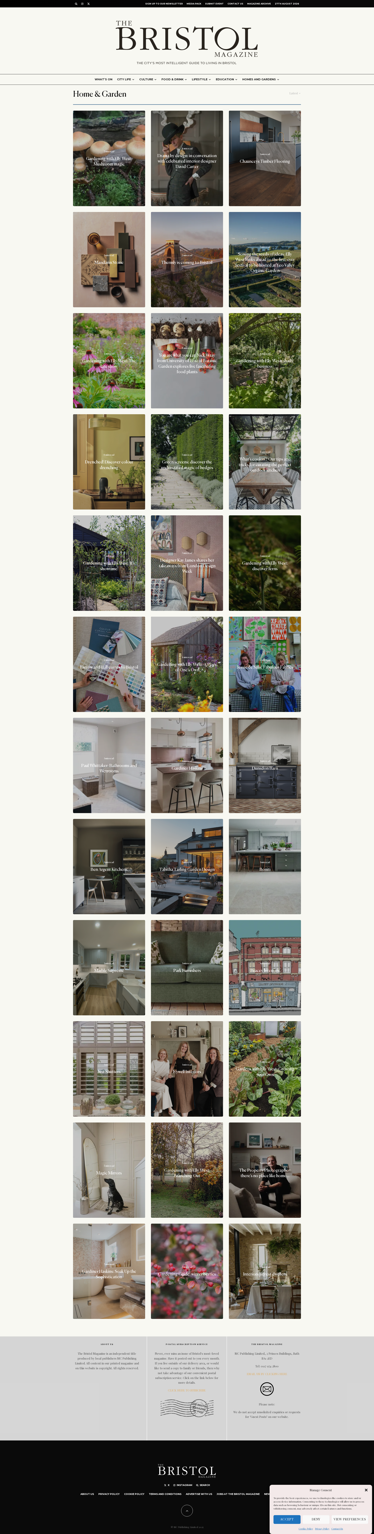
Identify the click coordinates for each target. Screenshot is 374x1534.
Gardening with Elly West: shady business (264, 364)
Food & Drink (172, 79)
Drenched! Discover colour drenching (109, 465)
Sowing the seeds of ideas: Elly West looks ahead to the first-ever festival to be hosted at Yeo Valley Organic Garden (265, 262)
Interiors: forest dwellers (265, 1274)
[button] (366, 1490)
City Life (124, 79)
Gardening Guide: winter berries (187, 1274)
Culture (146, 79)
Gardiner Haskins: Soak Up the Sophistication (109, 1274)
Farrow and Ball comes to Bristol (109, 667)
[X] (88, 4)
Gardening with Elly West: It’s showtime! (109, 566)
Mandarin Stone (108, 263)
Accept (287, 1519)
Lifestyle (199, 79)
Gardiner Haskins (187, 768)
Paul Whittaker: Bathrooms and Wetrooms (109, 768)
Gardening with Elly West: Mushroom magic (109, 161)
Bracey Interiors (265, 971)
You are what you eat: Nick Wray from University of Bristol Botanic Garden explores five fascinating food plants (187, 363)
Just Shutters (109, 1072)
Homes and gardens (259, 79)
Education (225, 79)
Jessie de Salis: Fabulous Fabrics (265, 667)
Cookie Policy (306, 1528)
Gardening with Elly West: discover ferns (265, 566)
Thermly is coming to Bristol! (187, 263)
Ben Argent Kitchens (109, 870)
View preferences (350, 1519)
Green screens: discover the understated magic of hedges (187, 465)
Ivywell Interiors (187, 1072)
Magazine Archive (259, 3)
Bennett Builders (265, 1476)
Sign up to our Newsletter (164, 3)
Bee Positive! (109, 1476)
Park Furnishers (187, 971)
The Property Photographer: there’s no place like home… (265, 1173)
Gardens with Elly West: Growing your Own (265, 1072)
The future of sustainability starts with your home (265, 1375)
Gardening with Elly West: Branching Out (187, 1173)
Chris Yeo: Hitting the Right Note (187, 1375)
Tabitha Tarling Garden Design (187, 870)
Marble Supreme (109, 971)
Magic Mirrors (109, 1173)
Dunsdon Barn (265, 768)
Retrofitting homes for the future (187, 1476)
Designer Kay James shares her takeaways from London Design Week (187, 566)
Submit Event (214, 3)
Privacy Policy (322, 1528)
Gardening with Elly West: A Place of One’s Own (187, 667)
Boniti (265, 870)
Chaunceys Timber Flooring (265, 161)
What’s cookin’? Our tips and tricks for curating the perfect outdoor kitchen (265, 465)
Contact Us (337, 1528)
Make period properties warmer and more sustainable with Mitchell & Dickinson (109, 1375)
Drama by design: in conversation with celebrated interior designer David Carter (187, 161)
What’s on (103, 79)
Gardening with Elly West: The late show (109, 364)
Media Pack (194, 3)
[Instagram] (82, 4)
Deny (316, 1519)
